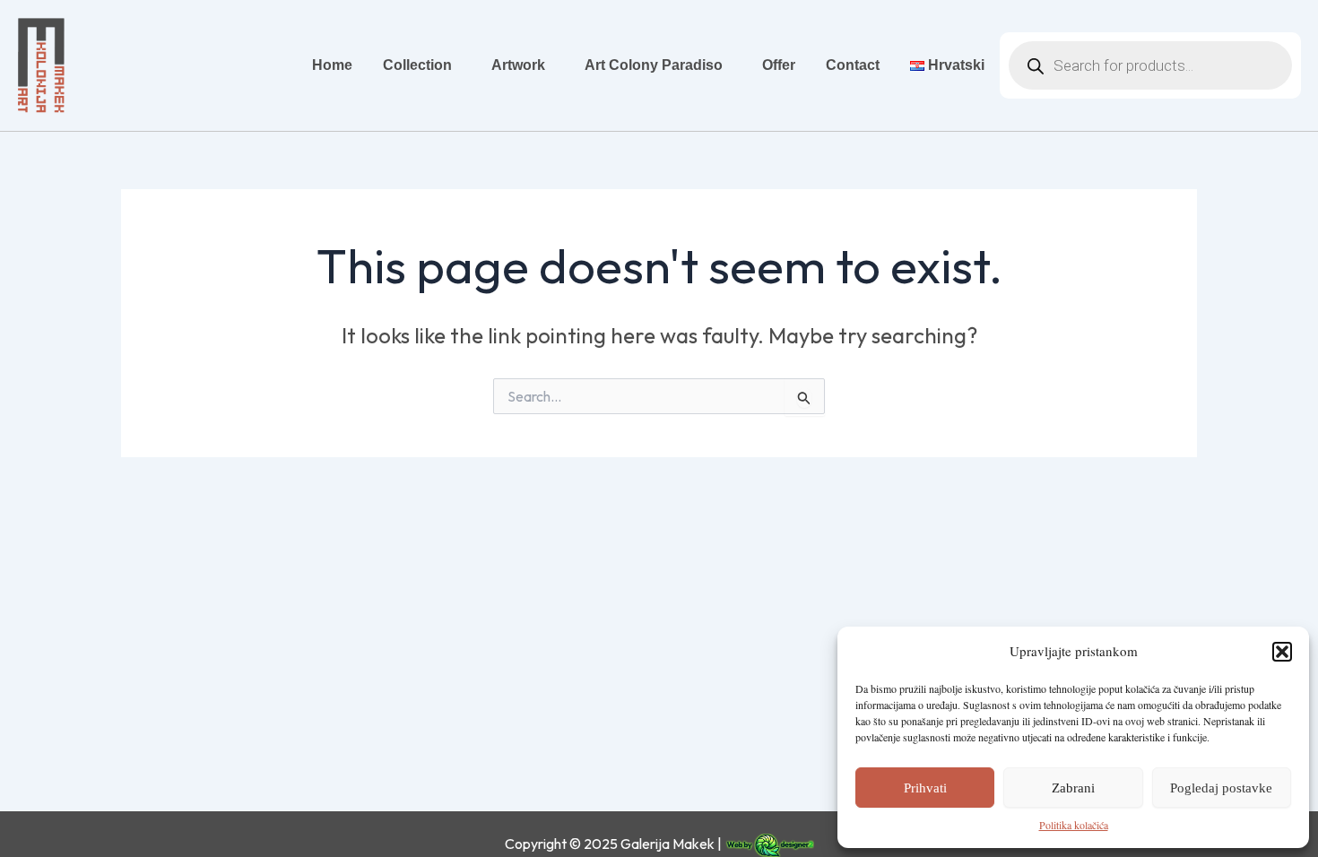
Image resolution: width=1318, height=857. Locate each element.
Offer (778, 65)
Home (332, 65)
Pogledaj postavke (1221, 788)
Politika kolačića (1073, 825)
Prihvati (925, 788)
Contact (853, 65)
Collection (417, 65)
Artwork (518, 65)
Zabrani (1073, 788)
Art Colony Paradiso (654, 65)
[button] (1282, 652)
